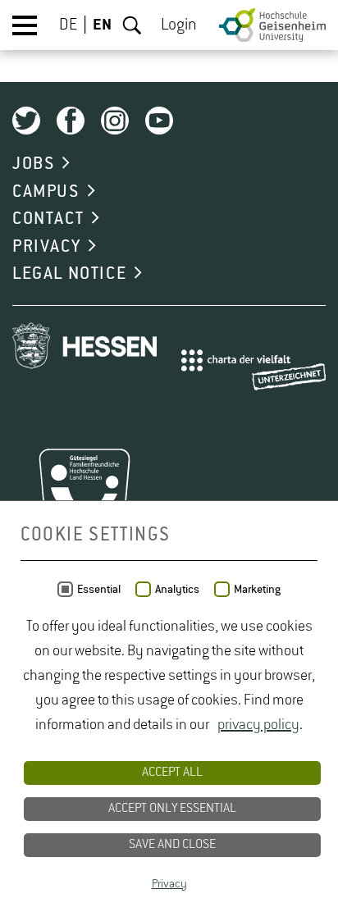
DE (68, 25)
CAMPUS (46, 192)
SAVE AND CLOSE (172, 844)
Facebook (70, 121)
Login (179, 25)
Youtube (159, 121)
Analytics (177, 589)
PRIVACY (46, 247)
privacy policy (258, 725)
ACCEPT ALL (172, 772)
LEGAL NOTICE (69, 274)
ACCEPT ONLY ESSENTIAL (172, 808)
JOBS (33, 164)
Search (132, 25)
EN (102, 25)
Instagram (115, 121)
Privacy (169, 884)
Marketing (257, 589)
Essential (99, 589)
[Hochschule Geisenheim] (272, 25)
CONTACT (48, 219)
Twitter (26, 121)
